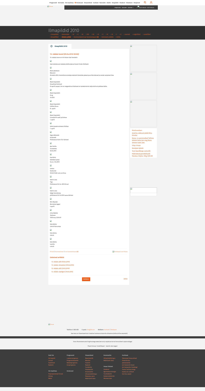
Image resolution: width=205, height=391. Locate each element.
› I (116, 34)
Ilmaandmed (88, 3)
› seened (126, 34)
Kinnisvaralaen (137, 130)
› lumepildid (54, 34)
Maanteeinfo (89, 358)
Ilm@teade (117, 7)
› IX (82, 34)
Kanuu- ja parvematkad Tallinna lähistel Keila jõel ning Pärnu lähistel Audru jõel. (143, 140)
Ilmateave (129, 3)
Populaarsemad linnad (55, 374)
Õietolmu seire (90, 376)
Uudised (95, 3)
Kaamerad (51, 363)
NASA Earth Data (90, 378)
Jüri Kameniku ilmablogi (129, 367)
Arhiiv (125, 279)
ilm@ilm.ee (91, 329)
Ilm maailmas (69, 3)
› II (120, 34)
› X (77, 34)
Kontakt (130, 7)
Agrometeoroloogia (110, 371)
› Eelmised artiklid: (107, 37)
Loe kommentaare (71, 251)
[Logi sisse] (151, 2)
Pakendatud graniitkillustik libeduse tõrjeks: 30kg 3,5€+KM (142, 155)
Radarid (50, 365)
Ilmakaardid (89, 369)
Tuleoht (87, 363)
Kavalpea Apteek (137, 148)
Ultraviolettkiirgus (91, 374)
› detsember (65, 34)
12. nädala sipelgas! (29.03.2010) (62, 272)
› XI (72, 34)
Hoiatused (79, 3)
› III (111, 34)
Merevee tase (108, 378)
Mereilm (87, 360)
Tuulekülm (88, 367)
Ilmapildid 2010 (61, 46)
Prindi (52, 251)
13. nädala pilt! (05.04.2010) (60, 262)
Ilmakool (122, 3)
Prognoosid (53, 3)
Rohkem (86, 279)
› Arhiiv (118, 37)
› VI (97, 34)
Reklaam (124, 7)
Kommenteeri (59, 251)
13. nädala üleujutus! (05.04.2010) (62, 265)
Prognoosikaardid (72, 360)
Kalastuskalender (109, 376)
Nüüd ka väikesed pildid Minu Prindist (142, 134)
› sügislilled (136, 34)
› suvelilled (146, 34)
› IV (106, 34)
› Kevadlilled (53, 37)
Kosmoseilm (89, 372)
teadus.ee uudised (128, 372)
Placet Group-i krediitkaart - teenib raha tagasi (102, 346)
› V (102, 34)
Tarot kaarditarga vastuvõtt (141, 151)
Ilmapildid (115, 3)
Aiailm (109, 3)
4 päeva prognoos (72, 358)
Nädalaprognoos (72, 363)
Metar (50, 378)
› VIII (87, 34)
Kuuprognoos (71, 365)
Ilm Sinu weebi (126, 374)
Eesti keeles (150, 7)
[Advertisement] (88, 304)
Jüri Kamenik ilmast (128, 365)
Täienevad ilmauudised (129, 358)
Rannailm (103, 3)
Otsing (50, 376)
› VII (92, 34)
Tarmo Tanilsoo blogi (128, 369)
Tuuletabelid (108, 374)
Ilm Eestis (61, 3)
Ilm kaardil (51, 358)
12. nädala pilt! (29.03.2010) (60, 268)
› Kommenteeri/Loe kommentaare (86, 37)
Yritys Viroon (136, 145)
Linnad (50, 360)
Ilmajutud (137, 3)
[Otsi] (145, 2)
